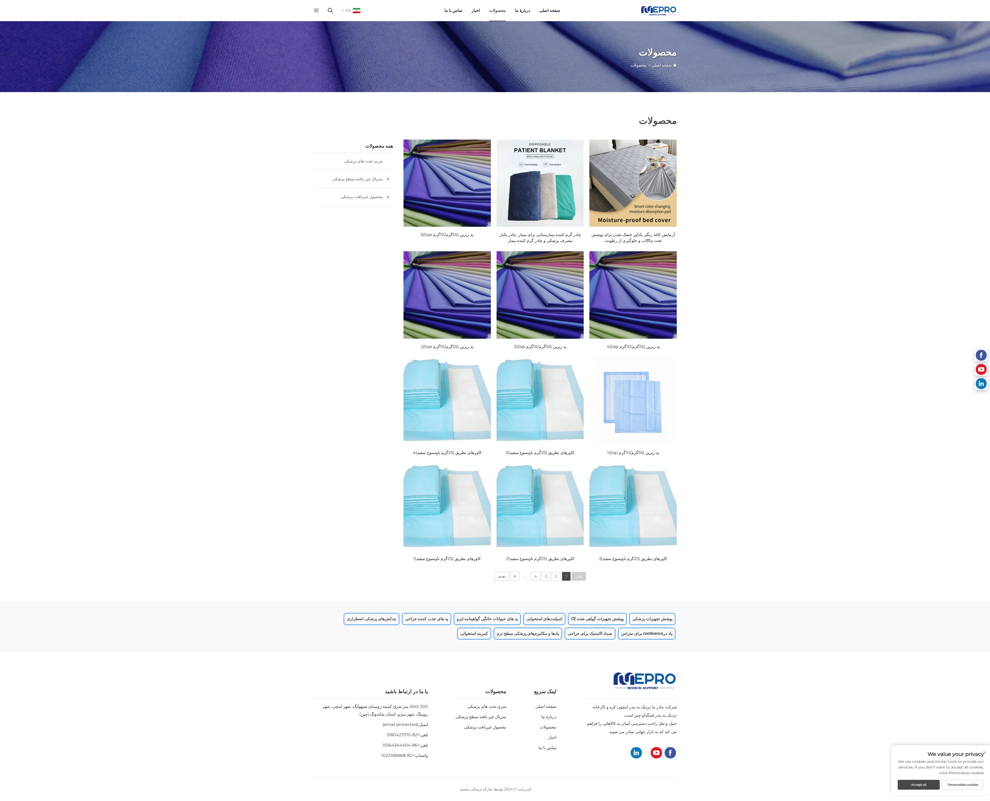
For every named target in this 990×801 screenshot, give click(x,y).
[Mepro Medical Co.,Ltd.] (659, 11)
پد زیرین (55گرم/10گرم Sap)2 (447, 346)
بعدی (502, 576)
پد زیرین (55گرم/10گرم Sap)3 (540, 346)
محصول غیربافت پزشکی (362, 196)
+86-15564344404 (401, 745)
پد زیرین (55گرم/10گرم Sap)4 (633, 346)
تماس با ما (453, 10)
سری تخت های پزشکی (363, 161)
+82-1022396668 (397, 755)
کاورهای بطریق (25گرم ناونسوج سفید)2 (540, 558)
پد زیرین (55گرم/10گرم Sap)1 (633, 452)
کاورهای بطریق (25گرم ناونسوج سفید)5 (540, 452)
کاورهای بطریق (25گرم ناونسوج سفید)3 (633, 558)
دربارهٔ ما (522, 10)
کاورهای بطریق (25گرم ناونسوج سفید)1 (447, 558)
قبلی (578, 576)
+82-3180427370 (403, 734)
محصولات (497, 10)
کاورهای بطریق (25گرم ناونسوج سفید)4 (447, 452)
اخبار (476, 10)
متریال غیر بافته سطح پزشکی (357, 178)
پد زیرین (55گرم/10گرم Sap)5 (447, 234)
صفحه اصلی (549, 10)
